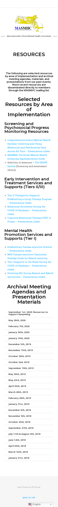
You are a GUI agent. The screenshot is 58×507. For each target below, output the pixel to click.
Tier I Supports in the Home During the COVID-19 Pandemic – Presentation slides (29, 265)
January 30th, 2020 (18, 332)
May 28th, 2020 (17, 320)
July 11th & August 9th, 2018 (24, 433)
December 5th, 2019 (19, 344)
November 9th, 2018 (19, 415)
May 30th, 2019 (17, 374)
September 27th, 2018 (20, 427)
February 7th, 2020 (19, 326)
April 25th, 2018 (17, 445)
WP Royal (36, 487)
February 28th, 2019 (19, 397)
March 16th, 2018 (18, 451)
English (36, 504)
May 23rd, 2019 (17, 380)
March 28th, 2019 (18, 391)
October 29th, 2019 (19, 356)
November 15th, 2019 (20, 350)
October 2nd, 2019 (18, 362)
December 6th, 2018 (19, 409)
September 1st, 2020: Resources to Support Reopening (28, 313)
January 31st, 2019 (18, 403)
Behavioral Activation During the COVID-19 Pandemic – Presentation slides (27, 210)
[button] (29, 313)
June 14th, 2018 (17, 439)
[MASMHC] (29, 24)
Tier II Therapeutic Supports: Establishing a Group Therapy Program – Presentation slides (29, 199)
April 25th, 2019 (17, 386)
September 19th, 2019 (20, 368)
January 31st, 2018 (18, 457)
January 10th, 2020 (18, 338)
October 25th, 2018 (19, 421)
